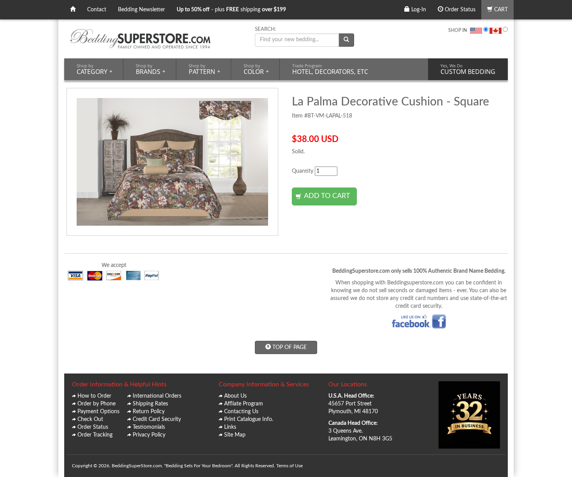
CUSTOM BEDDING (467, 69)
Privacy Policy (149, 435)
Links (230, 427)
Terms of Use (289, 465)
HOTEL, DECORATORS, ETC (330, 69)
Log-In (418, 9)
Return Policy (149, 411)
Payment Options (98, 411)
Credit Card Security (157, 419)
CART (500, 9)
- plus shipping (231, 9)
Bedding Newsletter (141, 9)
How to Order (94, 396)
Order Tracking (94, 435)
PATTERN (204, 69)
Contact (96, 9)
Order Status (459, 9)
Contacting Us (241, 411)
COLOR (256, 69)
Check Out (90, 419)
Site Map (235, 435)
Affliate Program (243, 404)
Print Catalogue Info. (248, 419)
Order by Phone (96, 404)
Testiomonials (149, 427)
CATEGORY (94, 69)
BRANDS (150, 69)
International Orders (157, 396)
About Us (235, 396)
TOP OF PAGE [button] (289, 347)
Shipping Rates (150, 404)
